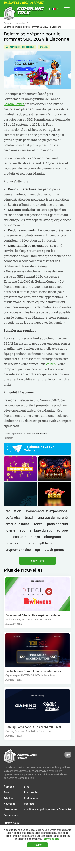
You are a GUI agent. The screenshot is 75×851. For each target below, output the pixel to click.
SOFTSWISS (13, 517)
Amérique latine (17, 524)
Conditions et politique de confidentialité (47, 809)
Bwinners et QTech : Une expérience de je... (33, 615)
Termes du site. (51, 838)
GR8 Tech (45, 543)
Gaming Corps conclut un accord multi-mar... (34, 727)
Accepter (37, 844)
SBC (22, 530)
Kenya (35, 537)
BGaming (12, 543)
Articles (8, 798)
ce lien (51, 364)
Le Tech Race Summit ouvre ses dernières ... (34, 671)
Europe (62, 530)
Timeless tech (15, 537)
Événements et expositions (20, 46)
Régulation (13, 511)
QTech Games (54, 549)
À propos (9, 786)
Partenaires (31, 798)
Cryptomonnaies (18, 549)
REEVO (38, 524)
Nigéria (29, 543)
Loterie (10, 530)
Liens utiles (10, 809)
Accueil (7, 23)
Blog (26, 786)
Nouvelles (20, 23)
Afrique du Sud (41, 530)
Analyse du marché (53, 517)
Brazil (29, 517)
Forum (7, 792)
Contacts (29, 803)
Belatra (44, 46)
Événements (11, 815)
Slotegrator (52, 537)
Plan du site (31, 792)
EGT (37, 549)
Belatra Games (14, 104)
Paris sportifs (57, 524)
